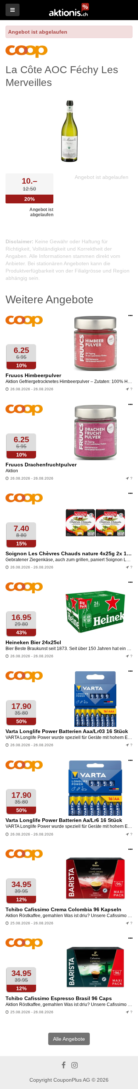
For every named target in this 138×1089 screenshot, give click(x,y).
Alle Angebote (69, 1039)
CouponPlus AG (71, 1080)
